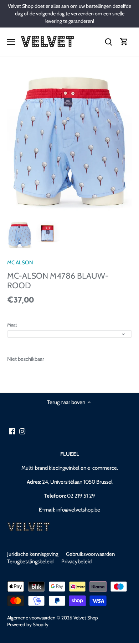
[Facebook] (12, 431)
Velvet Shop (85, 617)
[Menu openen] (11, 42)
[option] (19, 235)
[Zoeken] (108, 41)
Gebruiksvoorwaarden (90, 554)
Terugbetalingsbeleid (30, 561)
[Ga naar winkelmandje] (124, 41)
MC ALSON (20, 262)
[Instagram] (22, 431)
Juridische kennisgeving (32, 554)
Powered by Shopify (27, 624)
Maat (12, 325)
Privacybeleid (76, 561)
